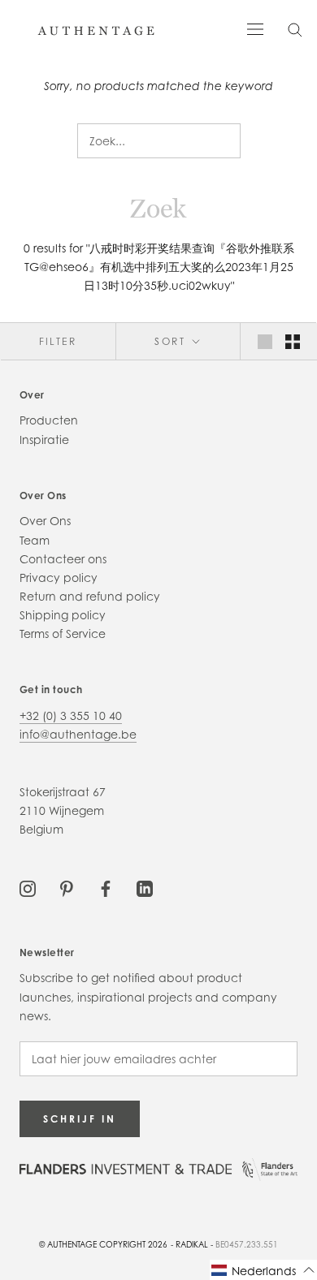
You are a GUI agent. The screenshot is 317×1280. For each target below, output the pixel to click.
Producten (49, 420)
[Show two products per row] (292, 341)
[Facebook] (106, 886)
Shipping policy (63, 615)
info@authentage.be (78, 734)
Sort (171, 341)
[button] (263, 1270)
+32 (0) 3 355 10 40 (71, 715)
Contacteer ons (63, 559)
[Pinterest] (67, 886)
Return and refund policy (90, 596)
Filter (57, 341)
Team (35, 540)
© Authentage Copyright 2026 (103, 1244)
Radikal (192, 1244)
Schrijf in (79, 1119)
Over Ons (45, 521)
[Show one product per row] (265, 341)
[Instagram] (28, 886)
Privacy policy (59, 577)
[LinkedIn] (145, 886)
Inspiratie (44, 439)
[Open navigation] (255, 28)
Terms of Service (63, 633)
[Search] (295, 29)
